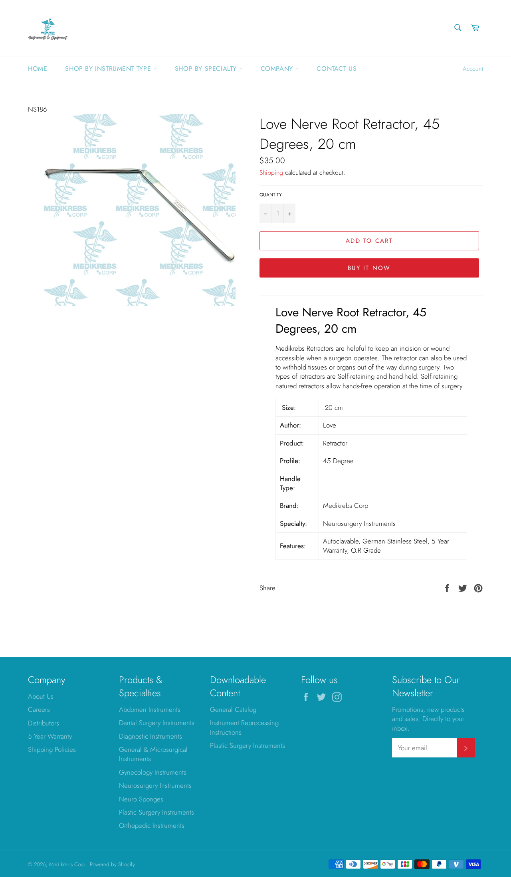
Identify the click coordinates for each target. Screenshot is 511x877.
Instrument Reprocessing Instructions (244, 727)
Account (473, 68)
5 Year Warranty (50, 736)
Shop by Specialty (207, 68)
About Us (40, 696)
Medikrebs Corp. (68, 864)
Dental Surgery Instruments (156, 722)
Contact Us (337, 68)
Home (37, 68)
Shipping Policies (52, 749)
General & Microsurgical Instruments (153, 754)
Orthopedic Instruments (151, 825)
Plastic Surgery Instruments (156, 812)
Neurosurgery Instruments (155, 785)
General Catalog (233, 709)
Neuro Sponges (141, 799)
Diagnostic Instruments (150, 736)
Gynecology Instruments (152, 772)
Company (278, 68)
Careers (39, 709)
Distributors (43, 723)
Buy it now (369, 268)
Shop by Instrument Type (109, 68)
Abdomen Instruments (149, 709)
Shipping (271, 172)
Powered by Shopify (112, 864)
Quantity (270, 195)
